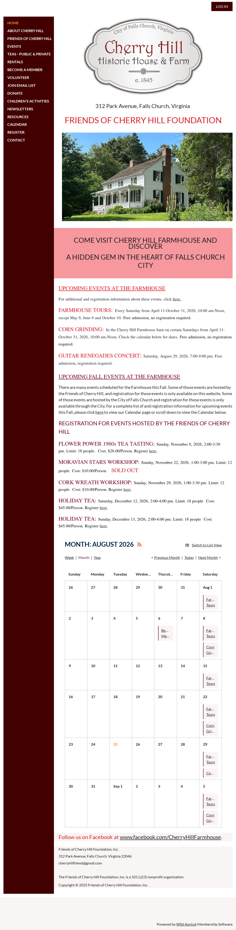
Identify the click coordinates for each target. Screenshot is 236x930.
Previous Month (167, 557)
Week (69, 557)
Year (97, 557)
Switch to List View (207, 545)
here (99, 412)
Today (189, 557)
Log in (222, 6)
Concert (212, 773)
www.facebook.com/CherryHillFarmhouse (170, 837)
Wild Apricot (186, 924)
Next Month (208, 557)
